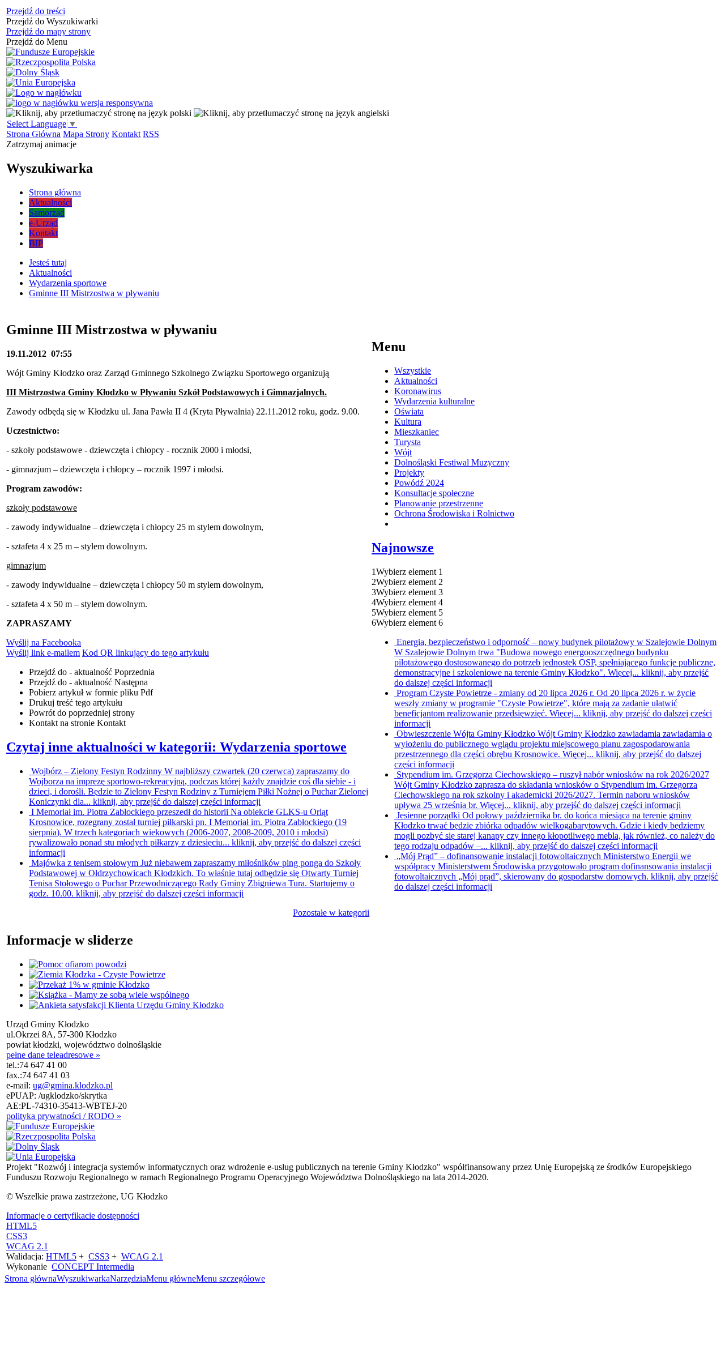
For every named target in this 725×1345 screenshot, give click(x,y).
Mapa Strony (86, 134)
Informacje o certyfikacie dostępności (72, 1215)
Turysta (407, 442)
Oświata (409, 411)
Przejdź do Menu (36, 41)
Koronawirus (417, 391)
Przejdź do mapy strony (48, 31)
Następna (88, 682)
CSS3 (16, 1236)
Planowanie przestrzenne (438, 503)
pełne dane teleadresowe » (53, 1055)
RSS (151, 134)
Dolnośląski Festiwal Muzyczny (451, 462)
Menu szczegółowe (230, 1278)
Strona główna (31, 1278)
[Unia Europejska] (40, 83)
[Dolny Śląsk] (32, 72)
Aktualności (415, 381)
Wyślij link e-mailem (43, 652)
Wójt (403, 452)
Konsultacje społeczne (434, 493)
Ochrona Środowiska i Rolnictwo (454, 513)
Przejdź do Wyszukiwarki (52, 21)
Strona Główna (33, 134)
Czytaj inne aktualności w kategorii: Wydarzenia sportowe (176, 747)
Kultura (407, 421)
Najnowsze (403, 547)
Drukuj (75, 702)
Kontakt (126, 134)
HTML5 (21, 1226)
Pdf (91, 692)
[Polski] (98, 113)
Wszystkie (412, 370)
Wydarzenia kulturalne (434, 401)
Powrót (82, 713)
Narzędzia (128, 1278)
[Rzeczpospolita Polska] (51, 62)
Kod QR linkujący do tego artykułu (145, 652)
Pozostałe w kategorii (331, 912)
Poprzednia (92, 672)
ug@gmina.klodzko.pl (73, 1085)
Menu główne (171, 1278)
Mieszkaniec (416, 432)
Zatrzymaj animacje (41, 144)
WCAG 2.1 (27, 1246)
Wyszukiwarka (83, 1278)
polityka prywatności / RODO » (63, 1116)
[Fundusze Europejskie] (50, 52)
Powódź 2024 (419, 483)
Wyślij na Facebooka (43, 642)
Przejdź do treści (35, 11)
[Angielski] (291, 113)
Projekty (409, 472)
